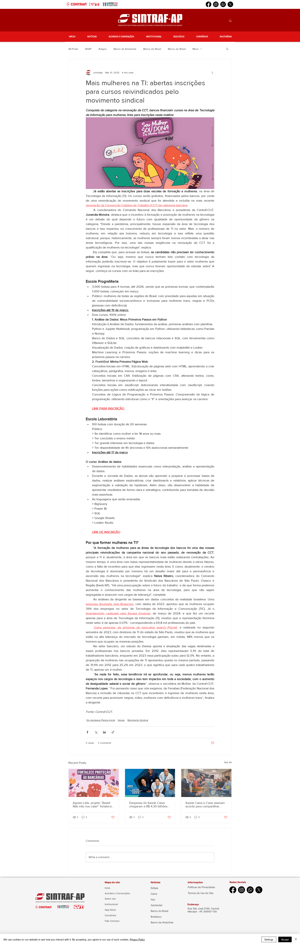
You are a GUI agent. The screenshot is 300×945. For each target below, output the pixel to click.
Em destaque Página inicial (100, 720)
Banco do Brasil (152, 48)
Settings (268, 939)
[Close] (296, 939)
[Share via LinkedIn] (104, 732)
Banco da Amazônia (125, 48)
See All (228, 762)
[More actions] (212, 72)
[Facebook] (208, 4)
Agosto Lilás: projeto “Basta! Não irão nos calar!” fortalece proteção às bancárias (92, 804)
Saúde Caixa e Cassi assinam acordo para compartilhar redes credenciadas (205, 804)
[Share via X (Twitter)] (96, 732)
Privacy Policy (137, 939)
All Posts (73, 48)
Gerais (121, 720)
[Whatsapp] (223, 4)
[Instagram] (216, 4)
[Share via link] (113, 732)
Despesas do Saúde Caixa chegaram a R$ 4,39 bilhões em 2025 (148, 804)
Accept (285, 939)
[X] (230, 4)
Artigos (102, 48)
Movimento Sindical (137, 720)
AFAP (88, 48)
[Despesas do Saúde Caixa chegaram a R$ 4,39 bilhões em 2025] (150, 783)
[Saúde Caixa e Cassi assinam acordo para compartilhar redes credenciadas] (206, 783)
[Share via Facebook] (87, 732)
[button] (92, 36)
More (195, 48)
